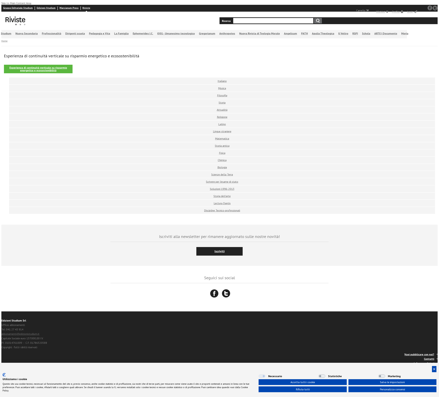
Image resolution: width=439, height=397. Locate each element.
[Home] (15, 27)
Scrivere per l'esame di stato (222, 181)
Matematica (222, 138)
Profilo (396, 11)
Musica (222, 88)
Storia (222, 102)
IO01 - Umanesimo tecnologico (176, 33)
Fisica (222, 153)
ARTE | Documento (385, 33)
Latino (222, 124)
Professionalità (51, 33)
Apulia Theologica (323, 33)
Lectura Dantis (222, 203)
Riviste (86, 7)
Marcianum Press (69, 7)
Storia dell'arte (222, 196)
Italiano (222, 81)
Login (410, 11)
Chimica (222, 160)
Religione (222, 117)
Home (4, 40)
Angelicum (290, 33)
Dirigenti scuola (75, 33)
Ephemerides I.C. (143, 33)
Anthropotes (227, 33)
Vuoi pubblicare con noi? (419, 354)
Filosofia (222, 95)
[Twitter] (226, 293)
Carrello (360, 10)
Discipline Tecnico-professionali (222, 210)
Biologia (222, 167)
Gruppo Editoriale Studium (18, 7)
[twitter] (435, 8)
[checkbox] (262, 376)
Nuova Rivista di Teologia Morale (259, 33)
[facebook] (429, 8)
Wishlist (380, 11)
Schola (366, 33)
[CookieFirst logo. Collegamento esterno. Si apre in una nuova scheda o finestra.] (4, 375)
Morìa (404, 33)
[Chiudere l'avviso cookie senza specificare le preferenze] (434, 369)
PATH (304, 33)
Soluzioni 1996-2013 (222, 189)
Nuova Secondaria (26, 33)
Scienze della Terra (222, 174)
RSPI (355, 33)
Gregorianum (207, 33)
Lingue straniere (222, 131)
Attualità (222, 109)
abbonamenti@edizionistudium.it (20, 334)
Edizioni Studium (46, 7)
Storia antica (222, 145)
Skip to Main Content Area (16, 3)
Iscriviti (220, 251)
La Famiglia (121, 33)
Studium (6, 33)
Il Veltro (343, 33)
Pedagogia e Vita (99, 33)
